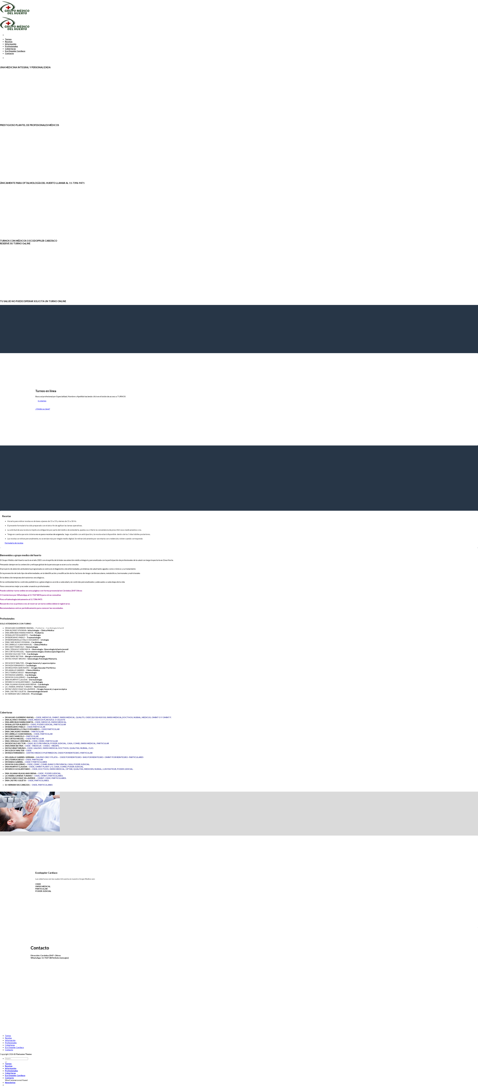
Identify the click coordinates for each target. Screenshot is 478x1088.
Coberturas (10, 48)
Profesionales (11, 46)
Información (10, 44)
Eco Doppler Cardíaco (15, 51)
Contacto (9, 53)
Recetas (8, 41)
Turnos (8, 39)
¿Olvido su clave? (42, 409)
